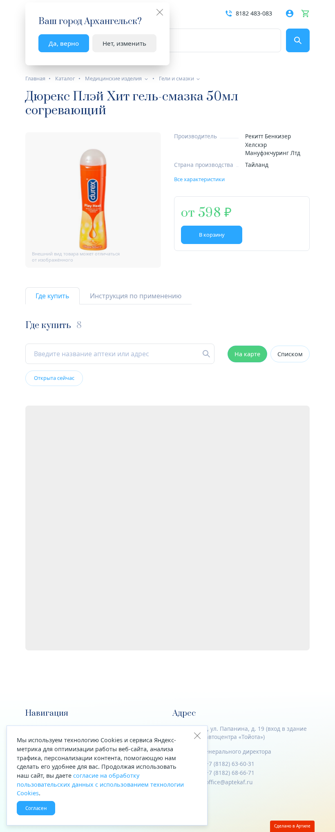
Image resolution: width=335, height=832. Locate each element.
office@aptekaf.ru (228, 782)
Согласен (36, 808)
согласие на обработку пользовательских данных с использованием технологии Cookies (100, 784)
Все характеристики (199, 179)
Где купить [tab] (52, 295)
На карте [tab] (247, 354)
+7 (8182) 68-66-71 (230, 773)
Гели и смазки (176, 78)
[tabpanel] (167, 485)
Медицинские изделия (113, 78)
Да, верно (64, 43)
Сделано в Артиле (292, 826)
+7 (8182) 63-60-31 (230, 764)
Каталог (65, 78)
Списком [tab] (290, 354)
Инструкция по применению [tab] (135, 295)
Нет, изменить (124, 43)
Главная (35, 78)
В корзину (212, 234)
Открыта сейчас (54, 378)
